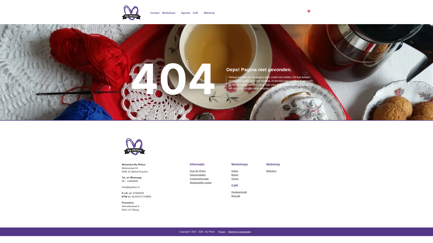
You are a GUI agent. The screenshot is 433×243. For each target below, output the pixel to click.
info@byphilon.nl (131, 187)
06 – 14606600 (130, 181)
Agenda (185, 12)
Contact (154, 12)
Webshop (209, 12)
